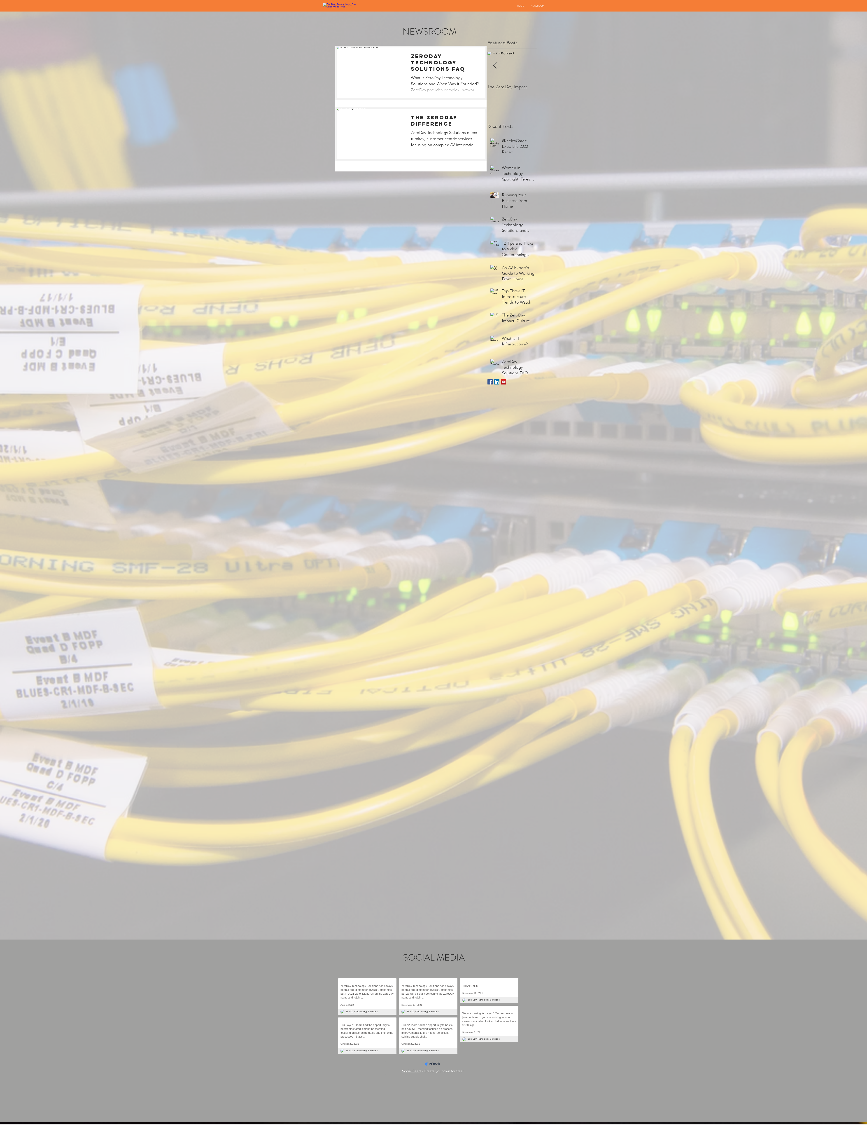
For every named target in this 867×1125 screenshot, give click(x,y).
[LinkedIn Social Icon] (496, 381)
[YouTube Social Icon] (503, 381)
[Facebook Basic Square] (490, 381)
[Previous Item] (495, 65)
